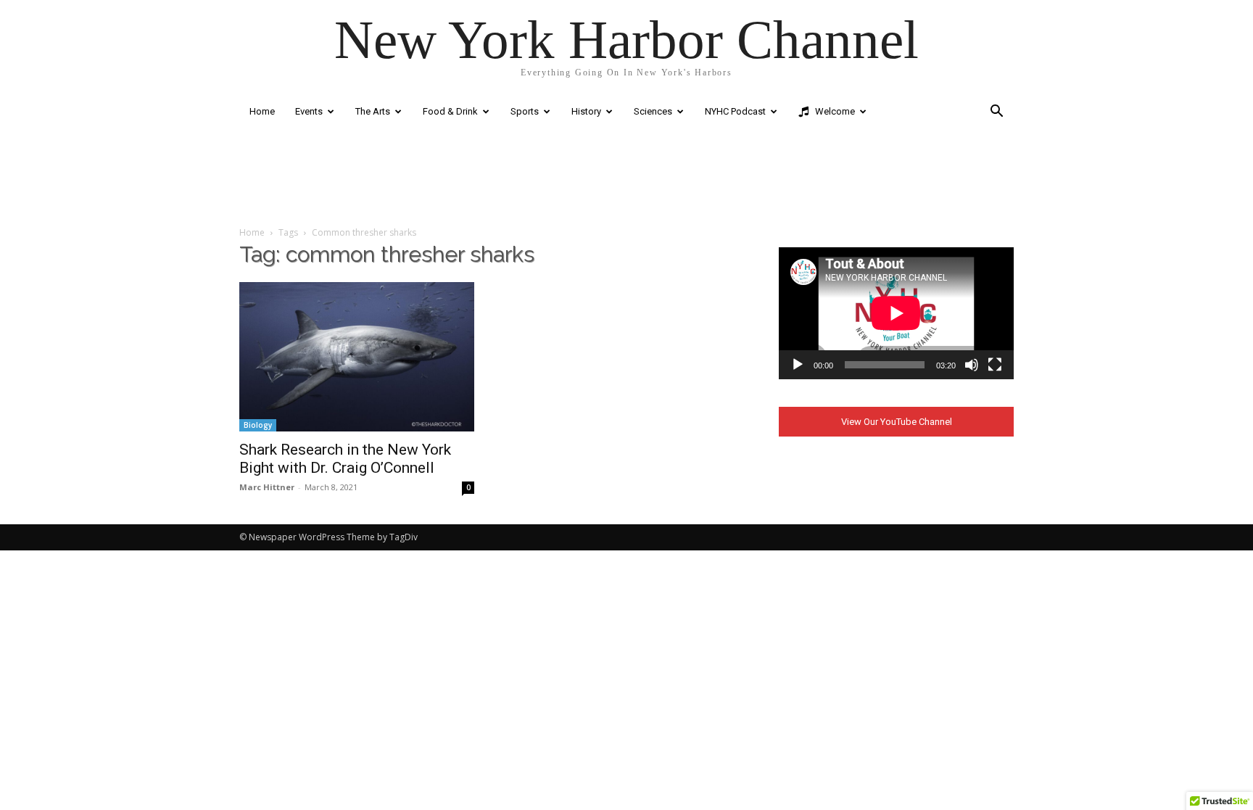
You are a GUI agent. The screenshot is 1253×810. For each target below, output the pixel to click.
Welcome (834, 111)
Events (309, 111)
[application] (896, 313)
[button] (996, 113)
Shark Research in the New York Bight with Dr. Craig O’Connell (345, 458)
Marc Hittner (266, 487)
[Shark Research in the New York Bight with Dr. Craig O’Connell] (356, 356)
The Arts (372, 111)
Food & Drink (450, 111)
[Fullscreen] (995, 365)
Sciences (653, 111)
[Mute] (971, 365)
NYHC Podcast (735, 111)
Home (262, 111)
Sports (524, 111)
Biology (258, 425)
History (586, 111)
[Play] (797, 365)
